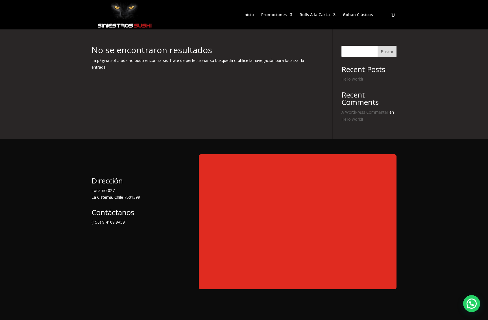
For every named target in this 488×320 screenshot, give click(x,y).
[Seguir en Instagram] (118, 237)
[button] (471, 303)
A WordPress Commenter (364, 112)
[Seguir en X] (107, 237)
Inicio (248, 15)
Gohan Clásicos (358, 15)
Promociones (274, 15)
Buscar (387, 51)
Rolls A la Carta (315, 15)
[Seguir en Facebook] (96, 237)
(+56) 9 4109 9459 (108, 222)
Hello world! (352, 79)
